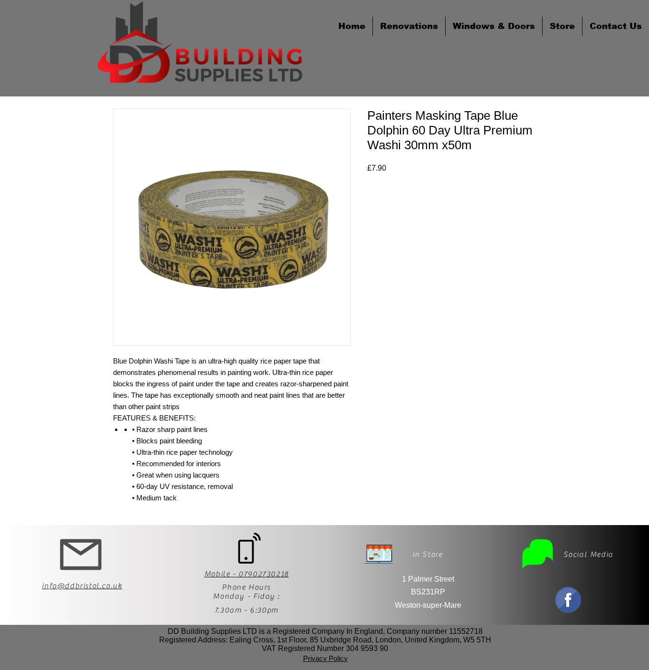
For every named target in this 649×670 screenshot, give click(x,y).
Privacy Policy (325, 658)
